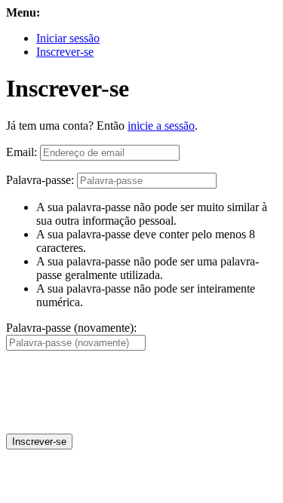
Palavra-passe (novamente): (71, 327)
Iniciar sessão (68, 38)
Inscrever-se (65, 51)
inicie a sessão (161, 125)
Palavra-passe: (40, 179)
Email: (21, 152)
